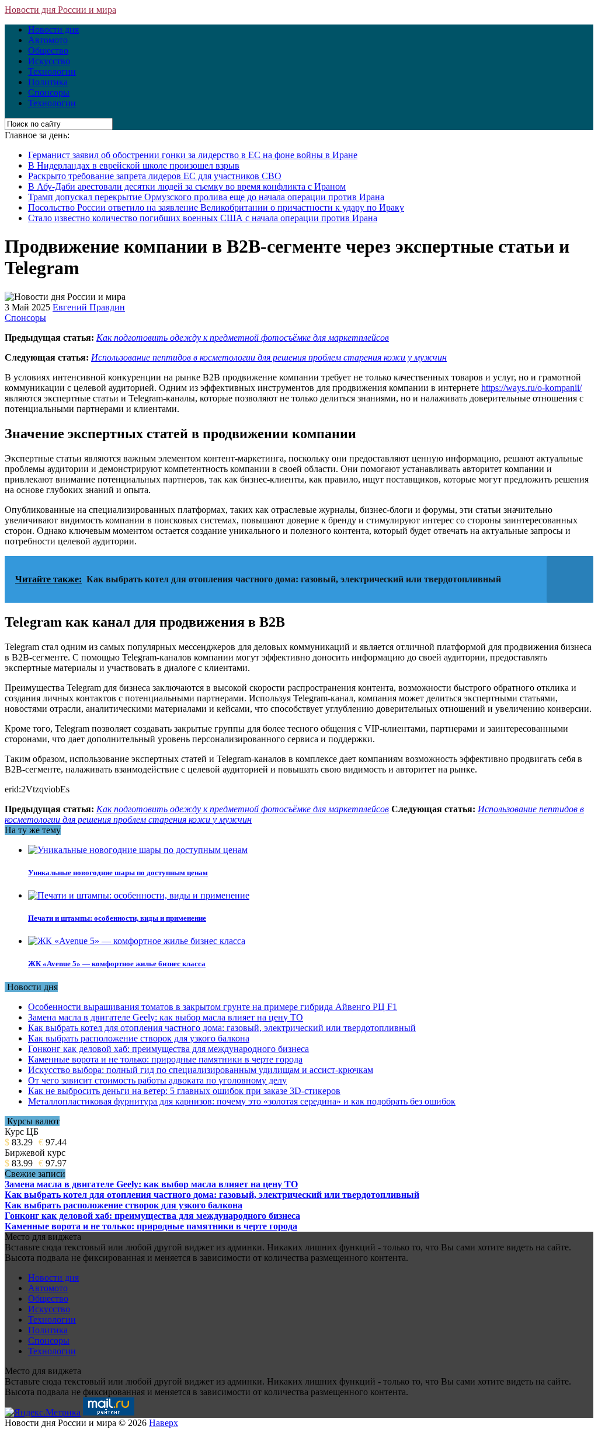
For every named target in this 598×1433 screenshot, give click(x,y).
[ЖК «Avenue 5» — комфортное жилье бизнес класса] (136, 941)
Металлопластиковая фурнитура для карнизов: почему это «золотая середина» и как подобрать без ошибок (242, 1101)
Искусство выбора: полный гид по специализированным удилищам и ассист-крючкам (200, 1070)
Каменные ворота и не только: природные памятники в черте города (165, 1059)
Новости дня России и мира (60, 10)
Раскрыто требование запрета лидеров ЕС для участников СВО (154, 176)
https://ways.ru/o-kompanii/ (531, 388)
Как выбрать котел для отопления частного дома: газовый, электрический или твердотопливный (222, 1028)
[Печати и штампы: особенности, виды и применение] (138, 895)
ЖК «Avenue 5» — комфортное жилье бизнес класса (117, 963)
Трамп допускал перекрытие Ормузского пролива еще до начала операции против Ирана (206, 197)
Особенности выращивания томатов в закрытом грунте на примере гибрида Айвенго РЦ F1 (212, 1007)
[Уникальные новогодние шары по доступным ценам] (138, 850)
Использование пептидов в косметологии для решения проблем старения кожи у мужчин (269, 357)
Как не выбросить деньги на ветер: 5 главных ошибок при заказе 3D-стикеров (184, 1091)
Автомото (48, 40)
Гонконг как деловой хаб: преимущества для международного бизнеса (168, 1049)
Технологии (52, 71)
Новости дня (53, 29)
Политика (48, 82)
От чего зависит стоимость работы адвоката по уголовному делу (157, 1080)
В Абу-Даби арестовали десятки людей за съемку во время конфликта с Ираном (187, 186)
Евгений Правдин (89, 307)
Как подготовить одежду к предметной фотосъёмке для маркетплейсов (242, 337)
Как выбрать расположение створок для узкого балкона (138, 1038)
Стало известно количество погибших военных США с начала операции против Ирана (202, 218)
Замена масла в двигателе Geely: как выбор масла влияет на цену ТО (165, 1017)
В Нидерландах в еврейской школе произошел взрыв (133, 165)
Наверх (163, 1423)
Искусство (49, 61)
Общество (48, 50)
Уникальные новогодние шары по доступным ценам (118, 872)
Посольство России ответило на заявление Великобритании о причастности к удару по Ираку (216, 207)
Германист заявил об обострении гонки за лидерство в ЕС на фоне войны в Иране (192, 155)
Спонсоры (48, 92)
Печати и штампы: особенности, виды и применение (117, 918)
